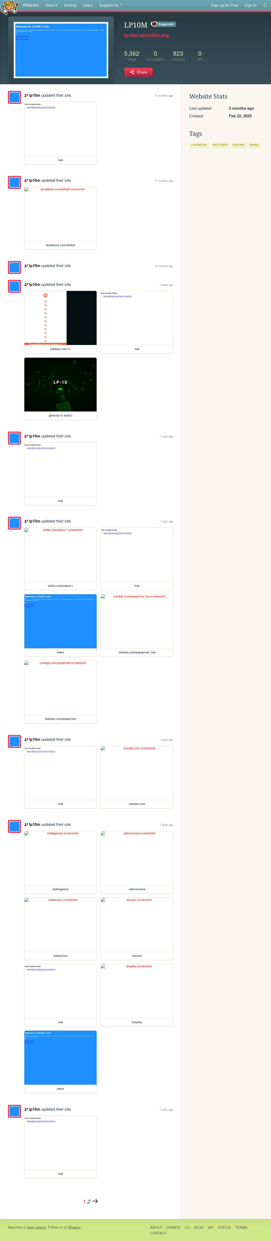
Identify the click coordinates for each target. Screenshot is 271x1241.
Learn (88, 5)
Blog (199, 1227)
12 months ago (163, 266)
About (156, 1227)
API (211, 1227)
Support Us (109, 5)
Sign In (250, 5)
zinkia (254, 145)
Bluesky (74, 1227)
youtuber (219, 145)
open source (36, 1227)
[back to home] (9, 7)
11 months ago (163, 95)
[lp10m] (14, 97)
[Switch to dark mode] (265, 5)
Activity (70, 5)
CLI (187, 1227)
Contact (158, 1232)
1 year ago (166, 284)
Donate (173, 1227)
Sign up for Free (224, 5)
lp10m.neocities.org (146, 35)
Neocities (15, 1227)
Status (224, 1227)
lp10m (34, 95)
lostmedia (199, 145)
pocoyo (238, 145)
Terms (241, 1227)
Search (51, 5)
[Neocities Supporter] (164, 24)
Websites (31, 5)
